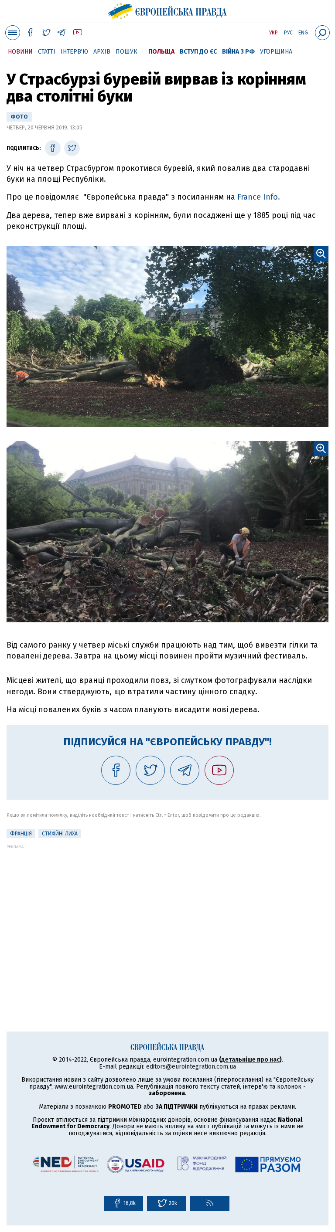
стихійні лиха (60, 834)
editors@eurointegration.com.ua (191, 1066)
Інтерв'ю (74, 51)
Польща (161, 51)
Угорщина (276, 51)
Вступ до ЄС (198, 51)
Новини (20, 51)
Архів (101, 51)
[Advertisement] (167, 910)
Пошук (126, 51)
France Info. (258, 197)
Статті (46, 51)
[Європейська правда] (168, 10)
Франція (21, 834)
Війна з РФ (238, 51)
